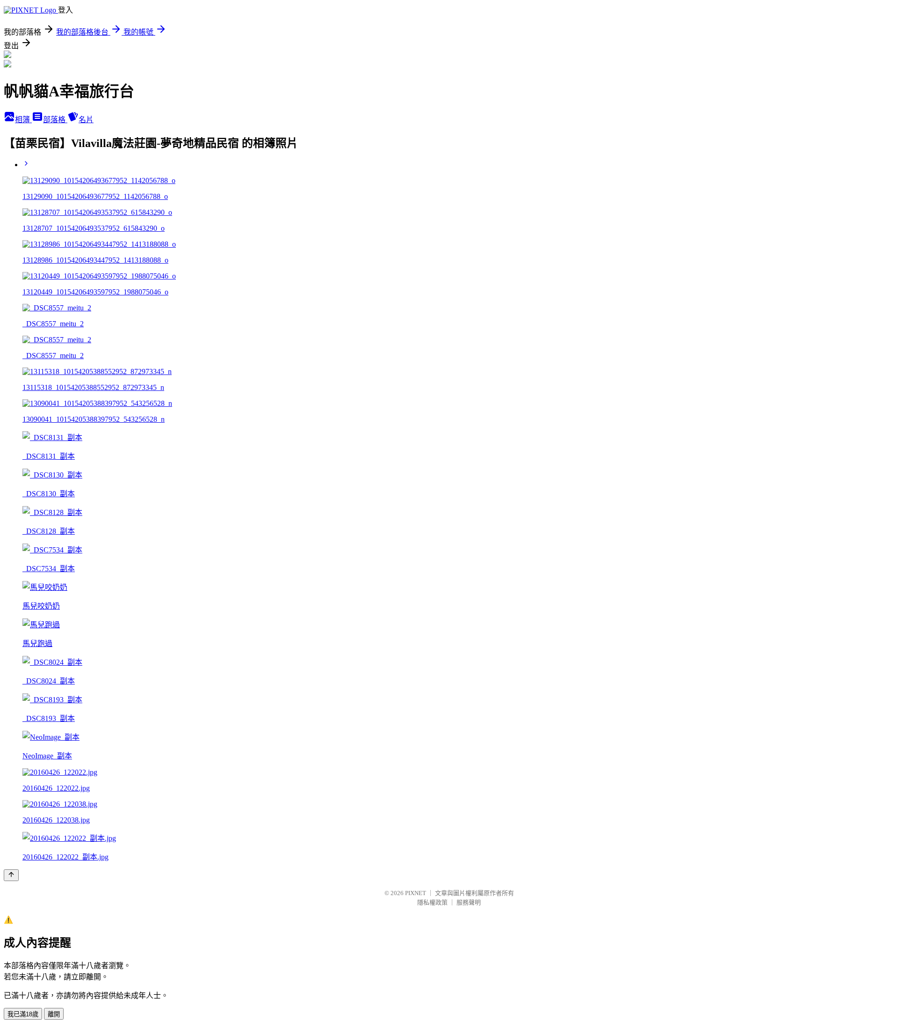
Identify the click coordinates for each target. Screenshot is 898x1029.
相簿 (23, 120)
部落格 (55, 120)
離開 (54, 1014)
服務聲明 (468, 902)
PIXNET (415, 893)
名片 (86, 120)
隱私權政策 (432, 902)
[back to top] (11, 875)
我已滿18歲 (22, 1014)
